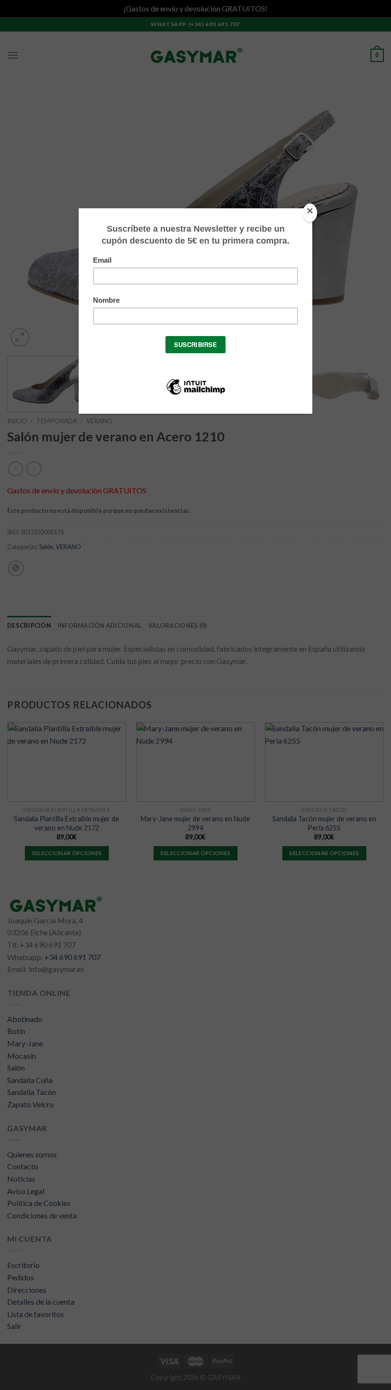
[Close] (310, 213)
